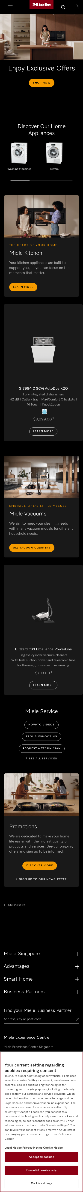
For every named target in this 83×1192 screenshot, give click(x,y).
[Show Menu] (10, 7)
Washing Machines (19, 158)
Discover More (39, 865)
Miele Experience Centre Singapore (28, 1047)
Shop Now (41, 82)
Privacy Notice (32, 1147)
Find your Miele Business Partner (37, 1010)
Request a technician (42, 748)
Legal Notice (13, 1147)
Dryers (54, 158)
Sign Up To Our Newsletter (43, 879)
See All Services (43, 758)
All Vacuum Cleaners (31, 547)
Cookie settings (41, 1183)
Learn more (23, 287)
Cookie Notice (53, 1147)
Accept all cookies (41, 1157)
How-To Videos (41, 724)
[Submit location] (77, 1020)
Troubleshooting (41, 736)
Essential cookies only (41, 1170)
